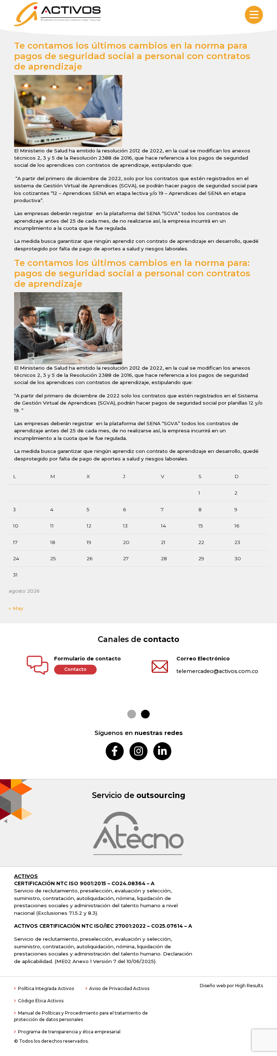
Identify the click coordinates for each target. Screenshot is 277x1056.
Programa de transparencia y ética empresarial (69, 1031)
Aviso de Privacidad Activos (119, 988)
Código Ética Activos (40, 1000)
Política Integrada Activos (46, 988)
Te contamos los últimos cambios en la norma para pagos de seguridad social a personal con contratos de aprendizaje (132, 56)
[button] (131, 714)
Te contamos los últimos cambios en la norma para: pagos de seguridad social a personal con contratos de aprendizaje (132, 273)
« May (16, 608)
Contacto (75, 669)
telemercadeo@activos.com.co (217, 671)
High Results (249, 985)
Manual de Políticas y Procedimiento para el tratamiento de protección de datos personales (81, 1016)
